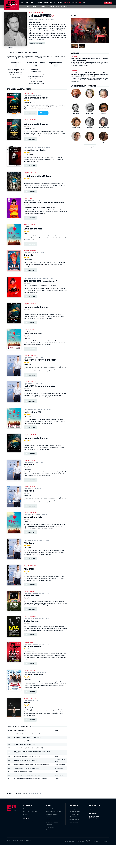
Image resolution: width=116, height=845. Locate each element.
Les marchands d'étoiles (36, 97)
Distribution (43, 19)
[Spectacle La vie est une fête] (14, 234)
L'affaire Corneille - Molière (37, 176)
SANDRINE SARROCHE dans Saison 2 (40, 281)
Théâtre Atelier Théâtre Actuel (36, 83)
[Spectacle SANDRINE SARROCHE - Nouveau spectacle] (14, 208)
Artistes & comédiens (36, 12)
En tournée (64, 6)
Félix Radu (29, 464)
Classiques (49, 825)
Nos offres (48, 2)
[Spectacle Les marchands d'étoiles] (14, 129)
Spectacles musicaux (52, 814)
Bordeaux (35, 6)
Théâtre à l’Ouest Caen (36, 81)
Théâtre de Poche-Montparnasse (35, 76)
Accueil (9, 793)
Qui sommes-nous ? (69, 841)
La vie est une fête (33, 228)
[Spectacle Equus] (14, 708)
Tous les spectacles (28, 822)
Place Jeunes (73, 817)
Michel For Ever (31, 595)
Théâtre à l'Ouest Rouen (36, 79)
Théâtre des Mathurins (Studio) (36, 74)
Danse (48, 830)
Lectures (48, 817)
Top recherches (73, 822)
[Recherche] (84, 2)
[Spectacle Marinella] (14, 260)
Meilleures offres (74, 814)
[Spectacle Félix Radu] (14, 470)
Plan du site (80, 841)
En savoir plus (30, 113)
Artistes (67, 2)
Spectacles (30, 2)
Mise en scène (33, 19)
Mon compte (108, 2)
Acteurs (51, 19)
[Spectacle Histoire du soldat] (14, 652)
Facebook (90, 809)
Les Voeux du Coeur (33, 674)
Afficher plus (90, 147)
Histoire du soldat (33, 646)
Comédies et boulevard (16, 75)
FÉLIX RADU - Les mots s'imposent (40, 359)
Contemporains (16, 77)
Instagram (95, 809)
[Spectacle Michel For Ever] (14, 601)
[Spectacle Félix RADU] (14, 575)
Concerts (48, 819)
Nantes (43, 6)
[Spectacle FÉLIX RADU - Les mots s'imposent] (14, 365)
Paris (27, 6)
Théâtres (39, 2)
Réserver (43, 113)
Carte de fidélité (74, 819)
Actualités (58, 2)
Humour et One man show (15, 72)
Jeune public (49, 809)
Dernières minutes (74, 811)
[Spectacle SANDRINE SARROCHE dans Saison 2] (14, 286)
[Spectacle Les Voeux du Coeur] (14, 680)
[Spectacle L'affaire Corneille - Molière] (14, 181)
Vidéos (74, 2)
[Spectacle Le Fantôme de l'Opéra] (14, 155)
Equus (27, 702)
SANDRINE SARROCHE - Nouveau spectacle (44, 202)
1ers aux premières (74, 809)
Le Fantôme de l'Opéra (35, 150)
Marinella (28, 255)
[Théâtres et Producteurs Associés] (22, 3)
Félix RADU (29, 569)
